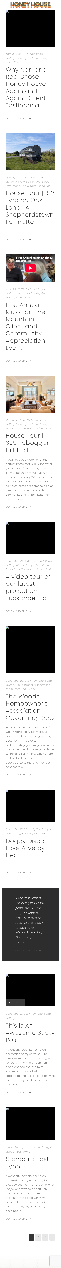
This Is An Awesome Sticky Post (30, 1032)
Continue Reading (16, 118)
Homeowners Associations (33, 685)
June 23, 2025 (15, 289)
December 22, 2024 (18, 561)
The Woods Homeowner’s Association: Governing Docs (30, 707)
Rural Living (13, 186)
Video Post (13, 62)
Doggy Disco (24, 833)
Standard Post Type (27, 1162)
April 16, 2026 (14, 54)
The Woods (29, 186)
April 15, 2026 (14, 177)
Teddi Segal (36, 54)
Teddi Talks (32, 293)
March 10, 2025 (15, 420)
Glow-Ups (22, 58)
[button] (30, 12)
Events (12, 181)
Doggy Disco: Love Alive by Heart (25, 848)
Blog (11, 58)
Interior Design (39, 58)
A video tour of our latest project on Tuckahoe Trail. (28, 587)
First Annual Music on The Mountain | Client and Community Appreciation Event (25, 326)
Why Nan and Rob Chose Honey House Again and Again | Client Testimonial (26, 87)
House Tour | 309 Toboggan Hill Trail (28, 442)
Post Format (44, 565)
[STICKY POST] (30, 990)
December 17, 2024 (18, 829)
